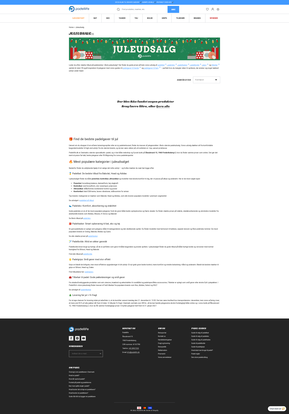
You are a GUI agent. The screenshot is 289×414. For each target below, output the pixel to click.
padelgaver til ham (151, 68)
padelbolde (194, 65)
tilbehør (215, 65)
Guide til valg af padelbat (200, 333)
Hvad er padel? (74, 375)
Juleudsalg (79, 27)
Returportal (162, 333)
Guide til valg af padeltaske (200, 340)
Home (71, 27)
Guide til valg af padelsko (200, 336)
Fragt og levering (164, 343)
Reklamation (162, 350)
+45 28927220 (134, 348)
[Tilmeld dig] (100, 353)
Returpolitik (162, 347)
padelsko (171, 65)
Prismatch (161, 354)
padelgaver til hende (131, 68)
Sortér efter (184, 80)
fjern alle (163, 106)
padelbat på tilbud (87, 200)
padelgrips (89, 272)
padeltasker (182, 65)
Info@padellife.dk (133, 352)
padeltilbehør (86, 290)
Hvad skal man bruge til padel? (202, 350)
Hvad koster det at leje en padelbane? (82, 389)
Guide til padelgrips (198, 347)
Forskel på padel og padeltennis (80, 382)
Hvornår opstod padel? (77, 379)
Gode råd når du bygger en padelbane (82, 396)
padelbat (161, 65)
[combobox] (144, 9)
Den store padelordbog (199, 357)
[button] (218, 9)
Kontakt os (162, 336)
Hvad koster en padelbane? (78, 393)
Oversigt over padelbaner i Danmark (81, 372)
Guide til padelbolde (198, 343)
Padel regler (195, 354)
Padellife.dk (141, 410)
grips (204, 65)
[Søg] (118, 9)
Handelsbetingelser (165, 340)
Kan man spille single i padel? (79, 386)
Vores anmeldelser (164, 357)
